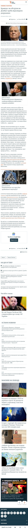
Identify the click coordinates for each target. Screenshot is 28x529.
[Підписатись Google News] (5, 513)
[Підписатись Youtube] (11, 513)
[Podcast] (2, 516)
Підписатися (14, 240)
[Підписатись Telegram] (21, 513)
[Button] (12, 19)
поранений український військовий (16, 159)
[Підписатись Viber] (18, 513)
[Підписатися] (5, 516)
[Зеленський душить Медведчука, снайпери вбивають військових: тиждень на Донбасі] (14, 89)
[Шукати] (25, 527)
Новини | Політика (6, 6)
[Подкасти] (20, 527)
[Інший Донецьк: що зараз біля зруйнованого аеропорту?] (14, 177)
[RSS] (24, 513)
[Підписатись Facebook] (2, 513)
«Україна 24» (8, 78)
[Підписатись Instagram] (14, 513)
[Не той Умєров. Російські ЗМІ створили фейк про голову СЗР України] (14, 304)
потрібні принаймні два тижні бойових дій (13, 218)
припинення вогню (12, 197)
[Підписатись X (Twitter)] (8, 513)
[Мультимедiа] (15, 527)
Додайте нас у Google (6, 527)
